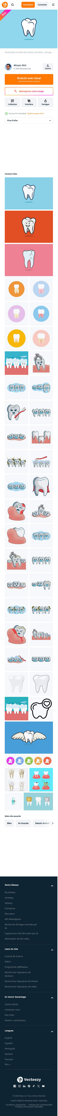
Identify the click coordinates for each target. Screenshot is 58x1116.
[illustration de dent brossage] (16, 534)
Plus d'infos (12, 119)
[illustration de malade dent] (16, 732)
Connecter (42, 4)
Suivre (48, 68)
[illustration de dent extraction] (16, 460)
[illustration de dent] (16, 707)
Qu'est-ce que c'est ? (35, 113)
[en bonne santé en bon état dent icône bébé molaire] (16, 1077)
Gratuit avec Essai (29, 79)
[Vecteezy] (5, 5)
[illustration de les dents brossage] (16, 658)
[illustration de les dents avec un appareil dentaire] (16, 485)
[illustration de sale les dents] (16, 633)
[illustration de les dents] (16, 608)
